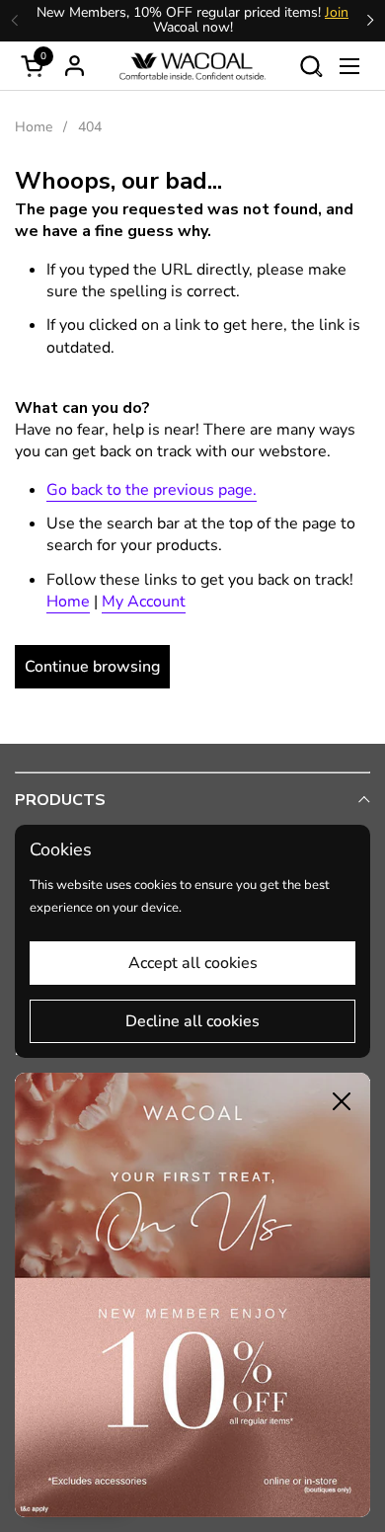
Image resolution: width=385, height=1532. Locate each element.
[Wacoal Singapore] (192, 66)
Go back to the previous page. (151, 490)
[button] (310, 65)
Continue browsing (92, 667)
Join (336, 12)
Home (68, 601)
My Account (144, 601)
